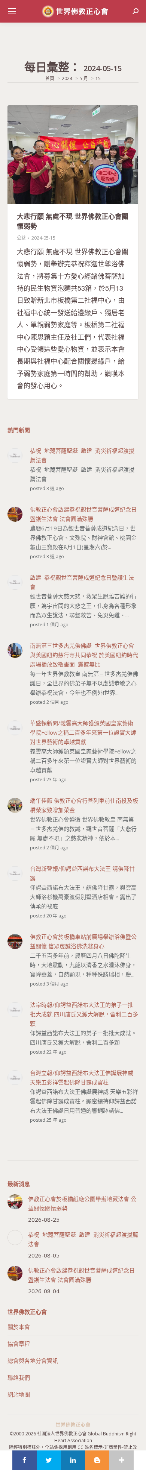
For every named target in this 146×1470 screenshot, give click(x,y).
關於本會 (18, 1326)
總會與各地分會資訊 (32, 1360)
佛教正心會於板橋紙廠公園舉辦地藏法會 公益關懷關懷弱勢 (82, 1203)
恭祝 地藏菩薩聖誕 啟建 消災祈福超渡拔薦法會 (83, 1239)
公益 (21, 238)
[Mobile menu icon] (11, 11)
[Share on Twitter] (49, 1460)
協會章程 (18, 1343)
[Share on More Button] (121, 1460)
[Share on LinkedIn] (73, 1460)
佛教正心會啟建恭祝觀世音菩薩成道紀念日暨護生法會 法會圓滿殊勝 (81, 1275)
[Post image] (14, 1201)
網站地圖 (18, 1394)
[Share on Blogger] (97, 1460)
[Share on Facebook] (24, 1460)
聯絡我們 (18, 1377)
